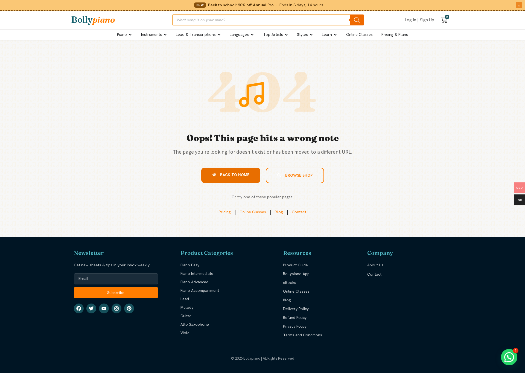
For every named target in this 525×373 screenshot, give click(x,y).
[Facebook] (79, 308)
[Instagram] (116, 308)
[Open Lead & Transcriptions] (219, 35)
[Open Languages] (252, 35)
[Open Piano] (130, 35)
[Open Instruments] (165, 35)
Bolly (93, 19)
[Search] (357, 19)
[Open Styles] (311, 35)
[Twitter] (91, 308)
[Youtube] (104, 308)
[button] (509, 357)
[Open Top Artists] (286, 35)
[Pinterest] (129, 308)
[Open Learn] (335, 35)
